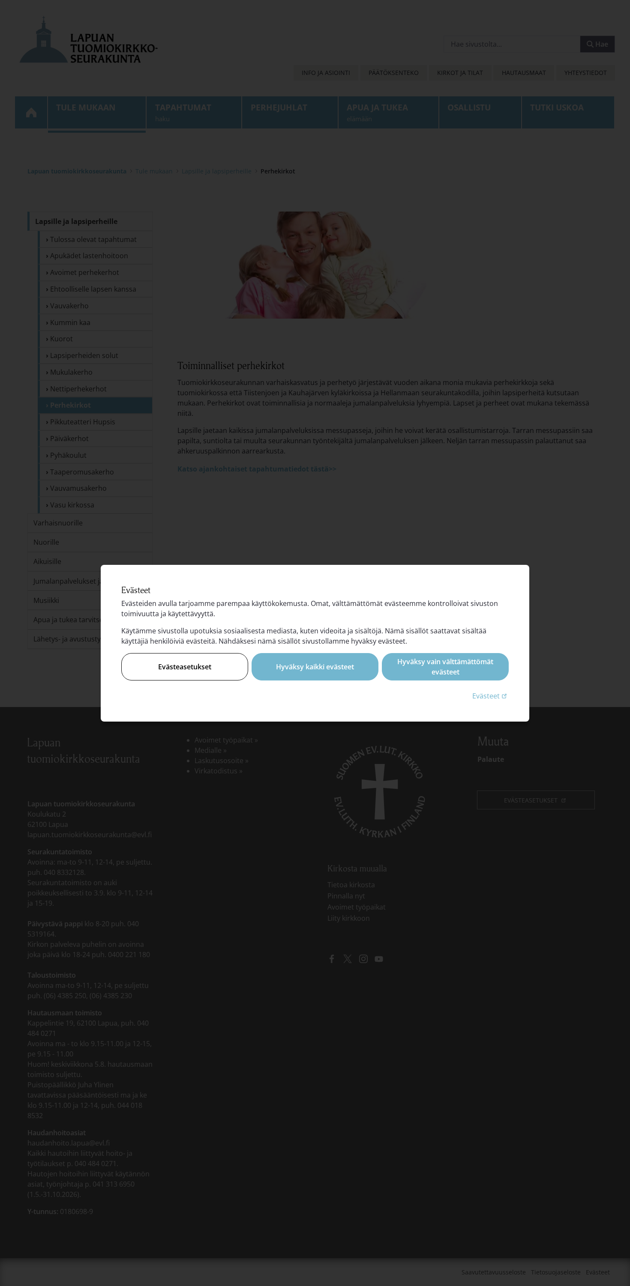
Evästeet (490, 696)
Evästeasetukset (184, 666)
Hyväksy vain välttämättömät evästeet (445, 667)
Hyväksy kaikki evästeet (315, 666)
